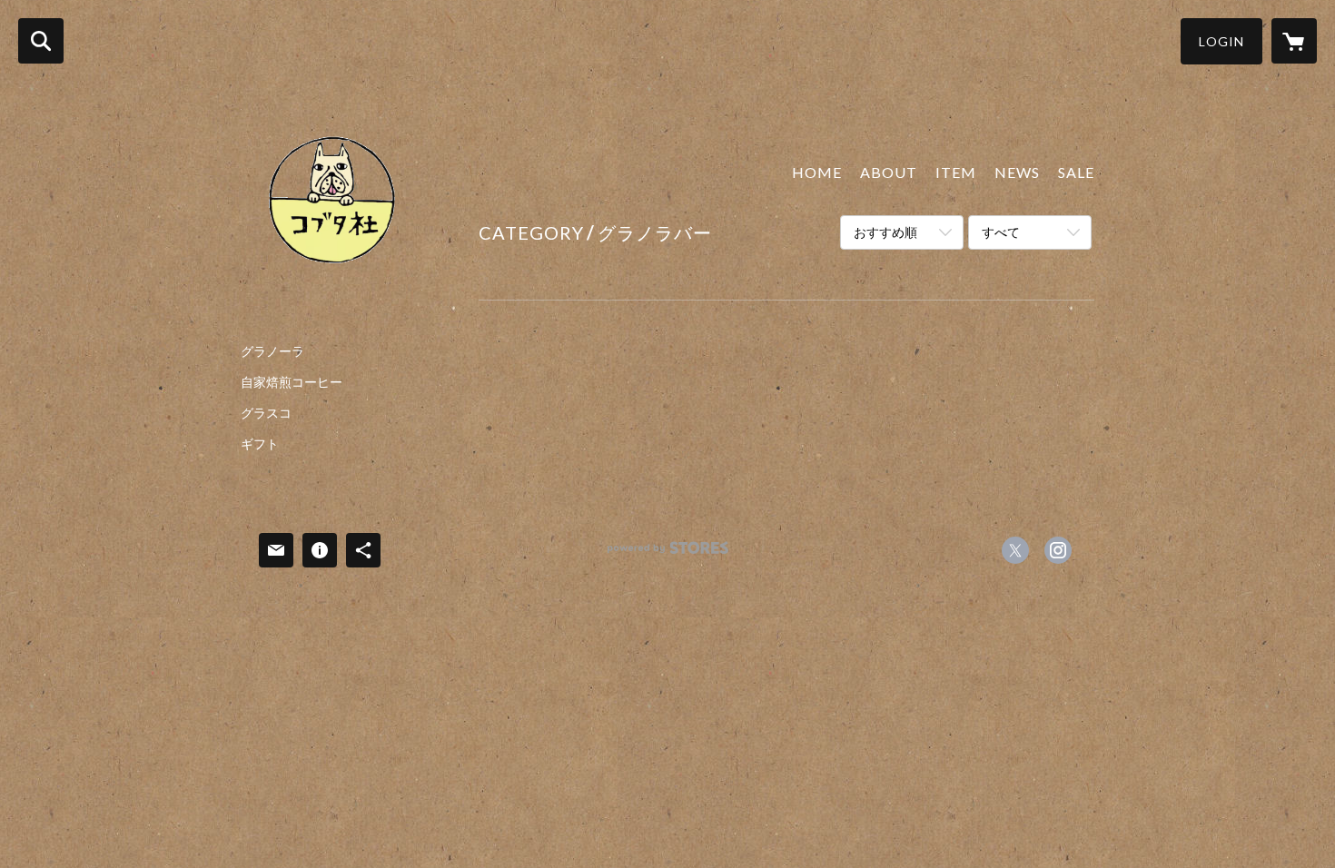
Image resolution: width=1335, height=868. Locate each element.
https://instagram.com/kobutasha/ (1058, 550)
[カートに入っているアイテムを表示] (1294, 41)
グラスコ (266, 413)
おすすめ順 (885, 232)
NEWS (1017, 172)
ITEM (955, 172)
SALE (1076, 172)
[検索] (41, 41)
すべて (1001, 232)
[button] (1221, 41)
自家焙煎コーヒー (291, 382)
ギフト (260, 444)
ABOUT (888, 172)
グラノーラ (272, 351)
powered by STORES (668, 554)
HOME (817, 172)
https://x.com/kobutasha (1015, 550)
